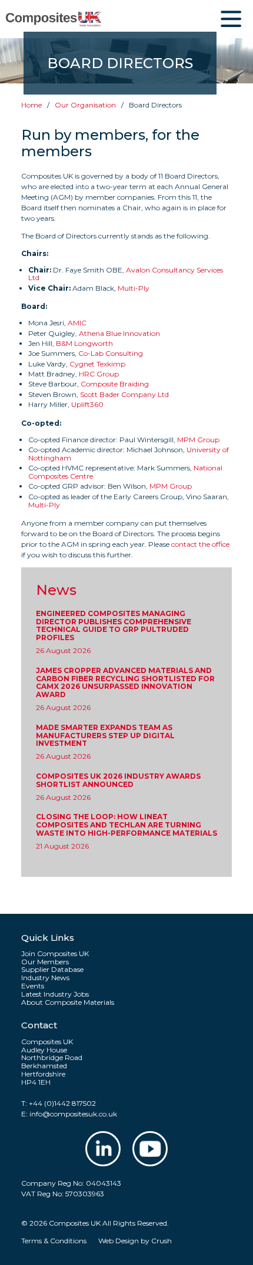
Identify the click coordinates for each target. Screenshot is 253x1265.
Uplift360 (87, 404)
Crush (161, 1240)
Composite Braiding (115, 383)
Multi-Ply (133, 288)
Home (31, 104)
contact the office (200, 544)
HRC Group (99, 373)
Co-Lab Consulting (110, 353)
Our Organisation (85, 104)
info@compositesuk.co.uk (73, 1113)
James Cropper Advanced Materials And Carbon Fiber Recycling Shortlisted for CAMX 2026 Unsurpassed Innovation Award (125, 683)
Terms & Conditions (53, 1240)
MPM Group (198, 439)
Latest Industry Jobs (55, 994)
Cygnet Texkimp (97, 363)
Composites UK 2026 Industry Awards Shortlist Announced (118, 780)
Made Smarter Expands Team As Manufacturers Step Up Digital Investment (105, 736)
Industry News (45, 978)
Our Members (45, 962)
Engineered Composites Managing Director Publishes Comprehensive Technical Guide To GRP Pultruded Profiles (113, 626)
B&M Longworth (84, 343)
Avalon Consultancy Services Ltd (125, 273)
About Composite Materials (67, 1002)
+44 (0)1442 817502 (62, 1103)
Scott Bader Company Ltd (124, 394)
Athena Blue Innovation (119, 333)
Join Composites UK (55, 954)
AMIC (77, 322)
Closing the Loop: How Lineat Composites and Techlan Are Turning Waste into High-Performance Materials (126, 825)
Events (32, 986)
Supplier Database (52, 969)
